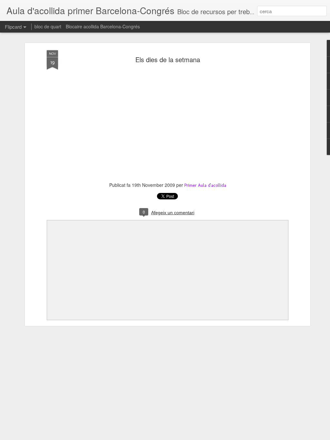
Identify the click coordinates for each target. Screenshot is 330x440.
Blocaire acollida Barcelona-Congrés (103, 26)
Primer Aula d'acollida (205, 185)
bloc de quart (47, 26)
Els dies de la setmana (167, 59)
